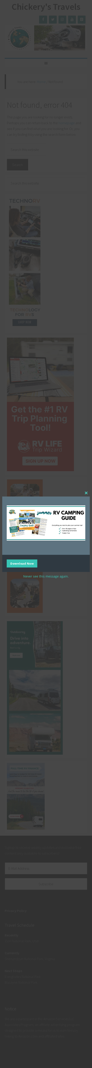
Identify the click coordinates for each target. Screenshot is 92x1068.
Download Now (22, 563)
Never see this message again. (46, 576)
